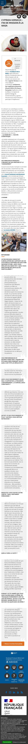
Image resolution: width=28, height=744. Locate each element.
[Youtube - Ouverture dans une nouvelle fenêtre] (18, 693)
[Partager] (24, 16)
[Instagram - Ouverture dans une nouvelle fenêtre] (10, 693)
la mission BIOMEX (9, 230)
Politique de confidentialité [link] (19, 742)
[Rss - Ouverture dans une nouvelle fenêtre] (22, 693)
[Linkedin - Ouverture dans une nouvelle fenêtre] (14, 693)
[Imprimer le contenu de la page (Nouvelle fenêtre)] (19, 16)
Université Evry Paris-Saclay (9, 8)
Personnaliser (7, 742)
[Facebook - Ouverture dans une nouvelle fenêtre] (6, 693)
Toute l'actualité (8, 10)
